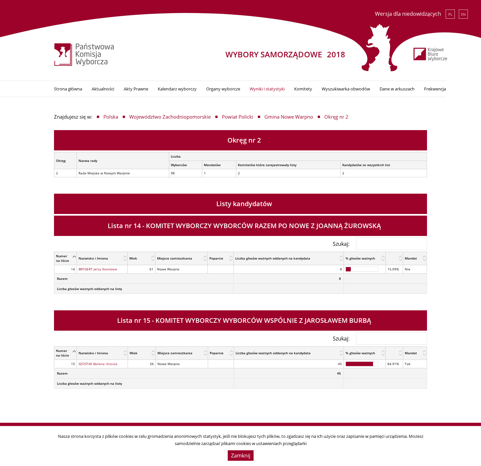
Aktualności (103, 89)
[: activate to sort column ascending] (394, 258)
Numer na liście (62, 258)
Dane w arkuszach (397, 89)
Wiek (133, 258)
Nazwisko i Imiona (93, 258)
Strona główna (68, 89)
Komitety (303, 89)
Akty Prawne (136, 89)
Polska (110, 116)
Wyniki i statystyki (267, 89)
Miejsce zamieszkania (174, 258)
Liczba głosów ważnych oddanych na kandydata (272, 258)
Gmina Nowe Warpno (288, 116)
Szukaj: (341, 243)
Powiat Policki (237, 116)
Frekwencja (435, 89)
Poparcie (216, 258)
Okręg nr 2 (336, 116)
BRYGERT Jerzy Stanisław (98, 269)
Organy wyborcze (223, 89)
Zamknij (240, 455)
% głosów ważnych (360, 258)
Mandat (411, 258)
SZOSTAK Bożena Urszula (98, 363)
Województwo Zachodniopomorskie (170, 116)
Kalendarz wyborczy (177, 89)
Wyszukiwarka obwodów (346, 89)
